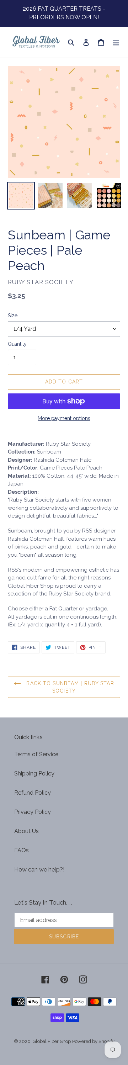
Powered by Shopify (93, 1041)
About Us (26, 831)
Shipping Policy (34, 773)
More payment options (64, 418)
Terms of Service (36, 754)
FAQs (21, 850)
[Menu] (115, 42)
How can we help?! (39, 869)
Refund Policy (32, 792)
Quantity (17, 344)
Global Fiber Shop (52, 1041)
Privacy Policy (32, 812)
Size (12, 315)
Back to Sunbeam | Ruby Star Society (69, 687)
